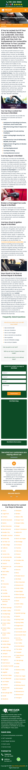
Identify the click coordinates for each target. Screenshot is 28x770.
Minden (18, 514)
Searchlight (19, 591)
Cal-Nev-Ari (6, 542)
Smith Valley (19, 604)
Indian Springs (6, 650)
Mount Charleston (21, 529)
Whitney (18, 682)
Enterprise (5, 584)
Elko (3, 578)
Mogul (17, 526)
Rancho (18, 570)
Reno (17, 573)
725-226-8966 (15, 2)
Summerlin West (21, 635)
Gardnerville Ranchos (6, 600)
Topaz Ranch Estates (20, 656)
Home (3, 24)
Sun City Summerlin (19, 639)
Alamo (4, 510)
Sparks (18, 616)
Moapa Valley (20, 523)
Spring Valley (20, 622)
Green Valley (6, 620)
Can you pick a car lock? (10, 347)
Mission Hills (19, 517)
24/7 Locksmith (7, 738)
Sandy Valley (20, 588)
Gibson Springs (6, 607)
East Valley (5, 571)
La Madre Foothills (7, 666)
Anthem (4, 517)
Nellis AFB (19, 532)
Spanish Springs (20, 613)
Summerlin (19, 629)
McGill (4, 696)
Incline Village (6, 644)
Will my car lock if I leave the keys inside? (14, 352)
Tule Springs (19, 660)
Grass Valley (6, 617)
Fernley (4, 590)
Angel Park (5, 514)
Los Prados (5, 681)
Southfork (19, 607)
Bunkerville (5, 538)
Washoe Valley (20, 670)
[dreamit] (6, 10)
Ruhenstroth (19, 585)
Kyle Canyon (6, 663)
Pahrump (18, 551)
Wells (17, 673)
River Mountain (20, 582)
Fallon (4, 587)
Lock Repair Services (8, 741)
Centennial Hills (7, 557)
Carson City (5, 554)
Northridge (19, 542)
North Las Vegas (21, 538)
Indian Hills (5, 647)
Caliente (4, 548)
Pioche (18, 563)
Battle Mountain (7, 520)
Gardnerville (6, 596)
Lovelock (5, 685)
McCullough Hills (7, 693)
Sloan (17, 601)
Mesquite (18, 510)
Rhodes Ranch (20, 576)
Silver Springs (20, 594)
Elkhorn (4, 575)
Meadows (5, 699)
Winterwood (19, 694)
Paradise (18, 557)
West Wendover (21, 679)
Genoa (4, 604)
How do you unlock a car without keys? (14, 358)
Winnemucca (20, 691)
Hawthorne (5, 638)
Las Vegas (5, 669)
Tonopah (18, 652)
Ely (3, 581)
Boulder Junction (7, 535)
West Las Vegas (20, 676)
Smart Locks (6, 744)
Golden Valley (6, 611)
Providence (19, 566)
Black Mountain (7, 526)
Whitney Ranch (20, 685)
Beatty (4, 523)
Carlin (4, 551)
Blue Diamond (6, 529)
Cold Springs (6, 560)
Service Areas (6, 747)
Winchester (19, 688)
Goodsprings (6, 614)
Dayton (4, 563)
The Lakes (19, 649)
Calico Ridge (6, 545)
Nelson (18, 535)
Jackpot (4, 653)
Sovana (18, 610)
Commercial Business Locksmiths (12, 735)
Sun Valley (19, 643)
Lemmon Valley (7, 675)
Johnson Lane (6, 657)
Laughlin (4, 672)
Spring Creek (20, 619)
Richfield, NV (8, 761)
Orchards (19, 545)
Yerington (19, 698)
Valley (18, 663)
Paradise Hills (20, 560)
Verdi (17, 667)
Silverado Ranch (21, 598)
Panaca (18, 554)
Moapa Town (20, 520)
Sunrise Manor (20, 646)
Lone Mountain (6, 678)
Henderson (5, 641)
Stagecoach (19, 625)
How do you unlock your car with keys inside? (14, 323)
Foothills (4, 593)
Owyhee (18, 548)
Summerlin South (21, 632)
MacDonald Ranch (5, 689)
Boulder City (6, 532)
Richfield (8, 24)
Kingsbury (5, 660)
